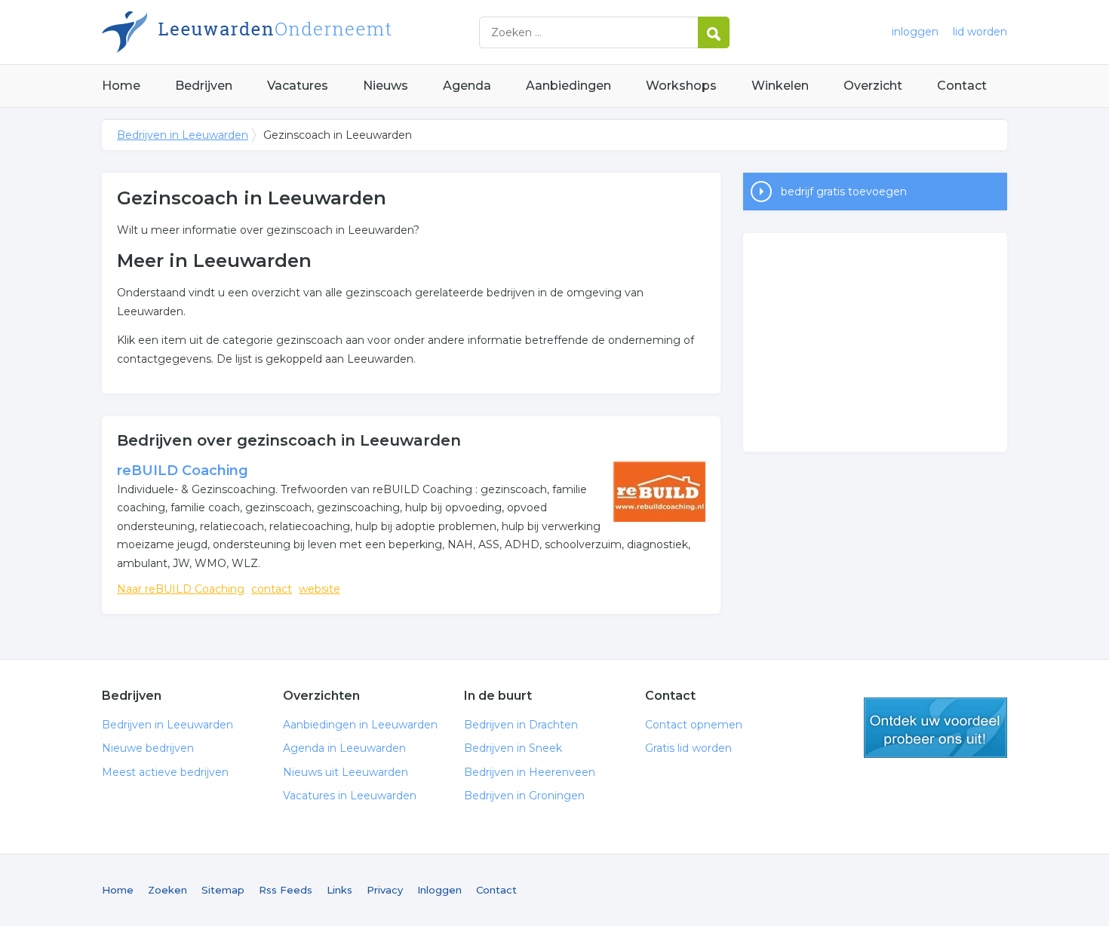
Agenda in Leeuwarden (344, 748)
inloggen (915, 31)
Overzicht (872, 85)
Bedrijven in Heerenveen (529, 772)
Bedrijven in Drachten (521, 724)
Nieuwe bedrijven (148, 748)
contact (271, 589)
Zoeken (167, 890)
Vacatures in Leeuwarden (349, 795)
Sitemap (222, 890)
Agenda (467, 85)
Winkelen (780, 85)
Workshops (681, 85)
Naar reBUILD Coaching (180, 589)
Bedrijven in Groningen (524, 795)
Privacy (385, 890)
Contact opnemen (693, 724)
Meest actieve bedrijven (165, 772)
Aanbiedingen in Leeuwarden (360, 724)
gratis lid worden (935, 728)
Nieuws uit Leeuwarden (345, 772)
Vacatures (297, 85)
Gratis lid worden (688, 748)
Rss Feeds (285, 890)
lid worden (980, 31)
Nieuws (385, 85)
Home (121, 85)
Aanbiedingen (568, 85)
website (319, 589)
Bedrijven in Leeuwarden (290, 32)
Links (339, 890)
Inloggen (439, 890)
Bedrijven (203, 85)
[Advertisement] (875, 342)
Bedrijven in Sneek (513, 748)
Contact (962, 85)
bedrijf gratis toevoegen (844, 191)
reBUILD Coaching (182, 470)
